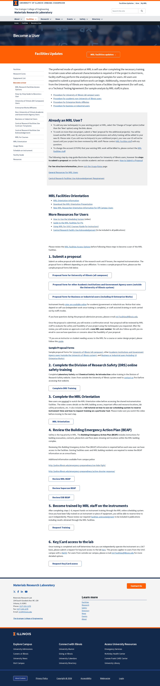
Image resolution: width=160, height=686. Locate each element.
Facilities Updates (126, 3)
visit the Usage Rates (93, 166)
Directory (85, 610)
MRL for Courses (21, 137)
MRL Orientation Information (66, 200)
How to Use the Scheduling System (68, 219)
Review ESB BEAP (61, 497)
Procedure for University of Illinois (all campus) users (76, 95)
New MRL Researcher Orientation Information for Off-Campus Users (83, 207)
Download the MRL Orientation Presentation (73, 204)
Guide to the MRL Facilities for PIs (68, 222)
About (84, 619)
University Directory (67, 663)
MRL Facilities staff (124, 141)
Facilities (16, 69)
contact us (128, 377)
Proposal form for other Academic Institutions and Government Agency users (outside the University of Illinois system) (97, 286)
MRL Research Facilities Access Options (27, 88)
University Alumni (66, 649)
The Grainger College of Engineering (31, 9)
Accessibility (86, 678)
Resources (17, 159)
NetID (64, 553)
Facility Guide (18, 155)
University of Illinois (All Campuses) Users (29, 102)
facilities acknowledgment (102, 516)
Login (121, 678)
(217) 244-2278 (22, 609)
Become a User (19, 82)
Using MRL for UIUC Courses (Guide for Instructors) (76, 226)
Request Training (61, 527)
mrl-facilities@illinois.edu (126, 316)
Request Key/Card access (65, 563)
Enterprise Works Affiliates (26, 107)
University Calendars (68, 658)
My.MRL (144, 3)
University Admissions (23, 649)
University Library (112, 663)
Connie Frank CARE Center (116, 658)
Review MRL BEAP (61, 478)
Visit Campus (18, 663)
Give (137, 3)
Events (84, 616)
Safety (84, 608)
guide (60, 341)
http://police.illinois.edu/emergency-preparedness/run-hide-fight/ (77, 465)
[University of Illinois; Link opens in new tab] (22, 633)
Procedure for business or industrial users (71, 105)
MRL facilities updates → (103, 54)
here (104, 549)
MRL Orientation (20, 141)
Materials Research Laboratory (34, 585)
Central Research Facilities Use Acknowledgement (27, 131)
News (84, 613)
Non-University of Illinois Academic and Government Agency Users (29, 113)
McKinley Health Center (115, 653)
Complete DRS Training (64, 388)
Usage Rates (18, 146)
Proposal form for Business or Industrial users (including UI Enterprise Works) (92, 296)
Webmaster (105, 678)
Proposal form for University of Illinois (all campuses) (80, 275)
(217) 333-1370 (25, 606)
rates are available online (75, 304)
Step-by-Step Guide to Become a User (28, 95)
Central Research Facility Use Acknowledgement (74, 230)
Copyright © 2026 (64, 678)
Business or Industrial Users (26, 119)
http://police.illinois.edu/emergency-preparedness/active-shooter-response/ (82, 471)
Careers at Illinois (20, 653)
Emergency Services (113, 649)
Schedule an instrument (22, 150)
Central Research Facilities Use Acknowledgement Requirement (76, 178)
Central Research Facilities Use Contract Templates (27, 124)
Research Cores (19, 73)
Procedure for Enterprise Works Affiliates (71, 102)
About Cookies (20, 678)
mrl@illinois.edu (25, 612)
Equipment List (19, 78)
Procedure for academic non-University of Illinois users (77, 98)
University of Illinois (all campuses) (88, 352)
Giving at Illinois (66, 653)
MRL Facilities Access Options (77, 246)
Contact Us (136, 585)
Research (85, 605)
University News (20, 658)
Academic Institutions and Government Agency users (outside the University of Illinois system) (96, 354)
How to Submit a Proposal (131, 160)
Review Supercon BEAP (64, 488)
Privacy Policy (42, 678)
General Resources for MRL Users (63, 172)
